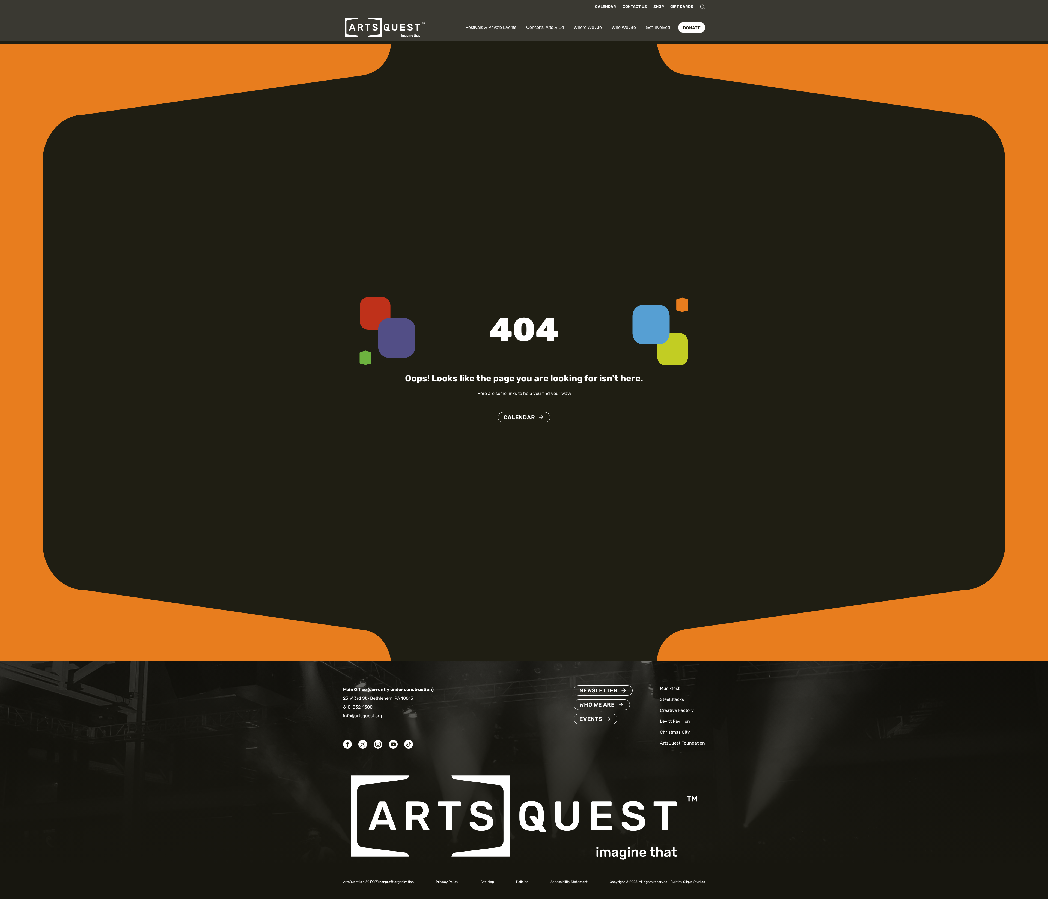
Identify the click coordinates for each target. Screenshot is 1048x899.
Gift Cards (681, 6)
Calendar (605, 6)
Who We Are (624, 27)
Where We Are (588, 27)
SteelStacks (672, 699)
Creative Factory (677, 710)
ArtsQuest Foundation (682, 743)
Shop (658, 6)
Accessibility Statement (569, 882)
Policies (522, 882)
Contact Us (635, 6)
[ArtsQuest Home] (385, 27)
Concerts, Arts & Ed (545, 27)
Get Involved (658, 27)
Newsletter (598, 690)
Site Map (487, 882)
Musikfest (670, 688)
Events (590, 719)
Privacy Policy (447, 882)
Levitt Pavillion (675, 721)
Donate (692, 28)
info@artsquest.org (362, 715)
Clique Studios (694, 882)
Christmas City (675, 732)
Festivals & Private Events (491, 27)
